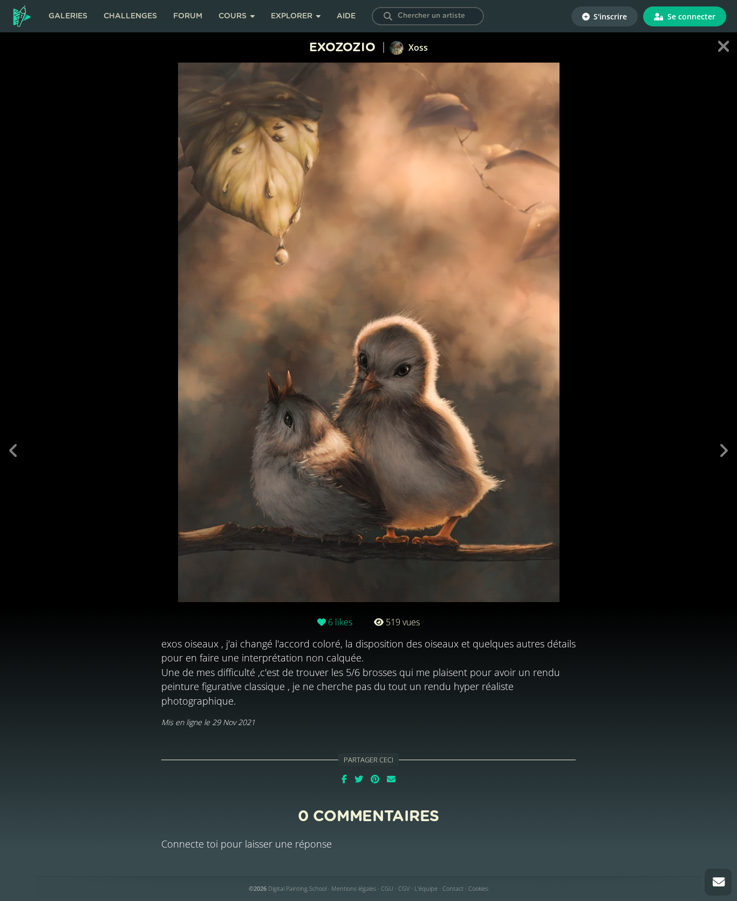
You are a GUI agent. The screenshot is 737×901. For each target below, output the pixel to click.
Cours (234, 16)
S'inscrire (609, 16)
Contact (452, 888)
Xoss (417, 47)
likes (340, 622)
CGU (387, 888)
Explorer (293, 16)
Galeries (68, 16)
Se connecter (690, 16)
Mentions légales (353, 888)
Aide (346, 16)
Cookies (478, 888)
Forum (187, 16)
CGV (404, 888)
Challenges (130, 16)
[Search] (388, 16)
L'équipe (426, 888)
